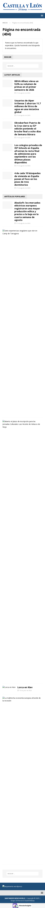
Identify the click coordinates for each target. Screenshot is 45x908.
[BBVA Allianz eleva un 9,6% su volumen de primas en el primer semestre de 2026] (7, 83)
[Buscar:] (22, 66)
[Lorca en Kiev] (9, 687)
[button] (41, 15)
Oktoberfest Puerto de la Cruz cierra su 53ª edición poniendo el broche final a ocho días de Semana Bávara (27, 128)
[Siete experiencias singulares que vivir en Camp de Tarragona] (21, 232)
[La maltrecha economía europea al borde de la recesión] (21, 699)
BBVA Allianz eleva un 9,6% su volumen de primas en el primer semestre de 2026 (26, 85)
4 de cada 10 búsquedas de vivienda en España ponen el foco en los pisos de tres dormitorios (27, 179)
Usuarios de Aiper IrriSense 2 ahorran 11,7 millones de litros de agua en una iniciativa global (27, 106)
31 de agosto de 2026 (23, 93)
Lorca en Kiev (24, 687)
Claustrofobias (29, 901)
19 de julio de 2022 (25, 690)
